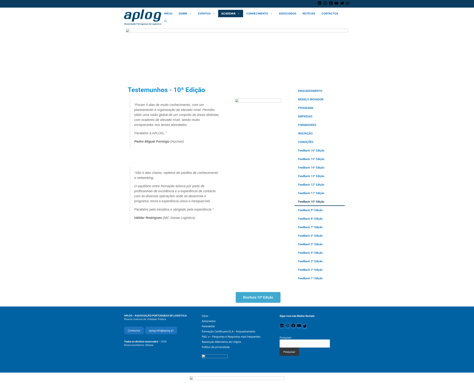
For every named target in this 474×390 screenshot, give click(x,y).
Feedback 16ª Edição (311, 150)
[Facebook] (331, 4)
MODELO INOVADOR (310, 99)
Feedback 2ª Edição (310, 269)
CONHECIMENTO (257, 13)
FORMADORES (307, 125)
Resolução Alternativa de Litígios (221, 341)
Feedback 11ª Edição (311, 193)
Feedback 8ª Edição (310, 218)
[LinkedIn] (319, 4)
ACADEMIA (228, 13)
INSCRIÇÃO (305, 133)
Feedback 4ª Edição (310, 252)
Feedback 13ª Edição (311, 176)
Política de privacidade (216, 347)
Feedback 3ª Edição (310, 261)
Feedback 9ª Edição (310, 210)
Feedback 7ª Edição (310, 227)
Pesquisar (285, 337)
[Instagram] (325, 4)
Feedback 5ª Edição (310, 244)
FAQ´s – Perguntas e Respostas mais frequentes (231, 336)
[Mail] (348, 4)
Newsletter (208, 326)
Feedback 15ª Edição (311, 159)
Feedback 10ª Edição (311, 201)
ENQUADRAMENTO (310, 91)
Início (205, 315)
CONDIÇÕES (305, 142)
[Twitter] (342, 4)
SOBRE (183, 13)
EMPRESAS (305, 116)
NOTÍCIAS (309, 13)
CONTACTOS (329, 13)
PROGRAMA (305, 108)
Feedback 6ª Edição (310, 235)
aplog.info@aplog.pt (161, 330)
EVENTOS (204, 13)
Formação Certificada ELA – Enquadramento (228, 331)
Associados (209, 321)
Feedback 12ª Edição (311, 184)
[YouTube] (336, 4)
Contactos (134, 330)
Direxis (149, 345)
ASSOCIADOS (287, 13)
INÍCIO (168, 13)
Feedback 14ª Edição (311, 167)
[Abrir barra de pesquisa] (165, 21)
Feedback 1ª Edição (310, 278)
